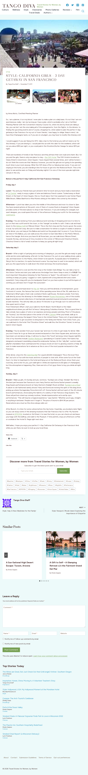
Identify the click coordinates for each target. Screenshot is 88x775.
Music (50, 485)
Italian (24, 485)
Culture (5, 10)
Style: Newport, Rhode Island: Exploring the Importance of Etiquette (68, 510)
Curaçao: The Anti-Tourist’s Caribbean (18, 698)
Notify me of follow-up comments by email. (22, 639)
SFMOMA (18, 414)
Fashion (10, 485)
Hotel (17, 485)
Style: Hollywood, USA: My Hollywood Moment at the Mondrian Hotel (31, 689)
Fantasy (76, 481)
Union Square (52, 489)
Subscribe (63, 471)
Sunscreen (41, 489)
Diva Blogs (6, 676)
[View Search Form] (82, 11)
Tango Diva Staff (13, 84)
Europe (68, 481)
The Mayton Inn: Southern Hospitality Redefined (22, 725)
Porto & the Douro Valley (13, 707)
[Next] (82, 555)
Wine (73, 489)
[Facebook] (67, 5)
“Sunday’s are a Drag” (72, 385)
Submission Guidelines (27, 758)
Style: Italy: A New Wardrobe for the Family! (19, 509)
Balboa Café (21, 226)
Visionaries (37, 10)
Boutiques (19, 481)
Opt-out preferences (62, 758)
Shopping (31, 489)
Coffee (34, 481)
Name (6, 633)
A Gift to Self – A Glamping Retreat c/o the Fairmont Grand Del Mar (66, 565)
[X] (72, 5)
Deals (42, 481)
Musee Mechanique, (57, 296)
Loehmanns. (10, 215)
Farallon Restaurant (35, 339)
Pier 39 (36, 289)
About (6, 758)
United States (63, 489)
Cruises (5, 711)
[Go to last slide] (6, 555)
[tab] (39, 580)
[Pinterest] (82, 5)
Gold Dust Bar (32, 355)
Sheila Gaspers (12, 570)
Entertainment (59, 481)
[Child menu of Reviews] (67, 9)
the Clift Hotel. (51, 157)
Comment (8, 607)
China (27, 481)
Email (34, 633)
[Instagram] (77, 5)
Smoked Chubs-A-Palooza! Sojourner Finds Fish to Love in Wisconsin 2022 (33, 716)
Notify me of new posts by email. (17, 644)
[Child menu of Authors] (48, 12)
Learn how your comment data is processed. (50, 656)
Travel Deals (34, 12)
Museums (42, 485)
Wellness (16, 10)
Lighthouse (33, 485)
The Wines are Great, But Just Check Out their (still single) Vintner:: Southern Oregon (37, 672)
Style (26, 10)
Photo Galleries (52, 10)
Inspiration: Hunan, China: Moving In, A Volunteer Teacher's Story (29, 681)
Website (63, 633)
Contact (14, 758)
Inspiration (6, 684)
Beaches (10, 481)
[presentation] (22, 544)
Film (78, 10)
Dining (49, 481)
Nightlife (58, 485)
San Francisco (11, 489)
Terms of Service (45, 758)
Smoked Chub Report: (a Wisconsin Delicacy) (21, 734)
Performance (68, 485)
